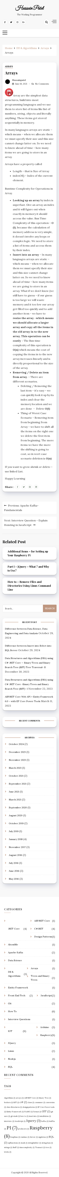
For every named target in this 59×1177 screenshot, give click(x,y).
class (31, 1102)
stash (24, 1143)
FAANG (28, 1112)
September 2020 (18, 807)
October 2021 (16, 775)
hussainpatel (19, 80)
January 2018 (16, 839)
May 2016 (14, 878)
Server (34, 1137)
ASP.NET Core (42, 920)
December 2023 (17, 752)
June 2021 (14, 791)
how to (24, 1116)
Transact (40, 1147)
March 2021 (15, 799)
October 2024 (16, 744)
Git (9, 1003)
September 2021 (17, 783)
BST (16, 1102)
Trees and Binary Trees (40, 977)
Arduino (44, 1027)
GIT (46, 1111)
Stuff (16, 1147)
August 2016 (15, 855)
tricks (7, 1152)
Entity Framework (18, 987)
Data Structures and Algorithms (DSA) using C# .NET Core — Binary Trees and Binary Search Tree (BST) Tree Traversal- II (29, 663)
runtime (25, 1137)
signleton (43, 1137)
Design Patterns (43, 936)
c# (23, 1102)
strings (8, 1147)
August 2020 (15, 815)
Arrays (9, 66)
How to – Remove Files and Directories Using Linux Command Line (29, 585)
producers (23, 1129)
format (37, 1112)
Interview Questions (19, 1019)
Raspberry (46, 1035)
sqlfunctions (14, 1143)
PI (12, 1128)
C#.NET (38, 928)
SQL (10, 1066)
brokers (8, 1102)
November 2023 (17, 760)
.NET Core (14, 928)
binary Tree (45, 1098)
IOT (10, 1031)
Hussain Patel (29, 8)
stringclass (47, 1143)
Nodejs (12, 1058)
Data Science (15, 960)
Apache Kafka (15, 952)
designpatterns (29, 1107)
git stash (15, 1116)
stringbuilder (34, 1143)
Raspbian (15, 1137)
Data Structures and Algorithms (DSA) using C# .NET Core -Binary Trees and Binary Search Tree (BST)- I (29, 684)
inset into (34, 1116)
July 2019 (14, 831)
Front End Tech (16, 995)
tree (48, 1147)
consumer (40, 1102)
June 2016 (14, 870)
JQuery (12, 1043)
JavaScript (46, 995)
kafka (44, 1121)
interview (9, 1121)
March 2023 (15, 767)
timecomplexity (27, 1147)
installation (45, 1116)
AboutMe (13, 944)
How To (12, 1011)
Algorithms (9, 1098)
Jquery (33, 1121)
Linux (11, 1051)
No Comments (42, 84)
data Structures (14, 1107)
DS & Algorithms (14, 973)
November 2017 (17, 847)
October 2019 (16, 823)
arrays (20, 1098)
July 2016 (14, 863)
